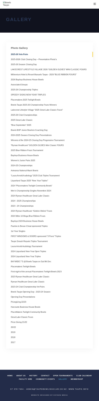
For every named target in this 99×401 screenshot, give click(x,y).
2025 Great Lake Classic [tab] (21, 120)
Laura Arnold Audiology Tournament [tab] (26, 246)
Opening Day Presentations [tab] (23, 297)
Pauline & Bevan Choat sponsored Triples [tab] (29, 226)
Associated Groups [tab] (19, 85)
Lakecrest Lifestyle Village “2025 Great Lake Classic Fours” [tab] (37, 110)
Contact (45, 376)
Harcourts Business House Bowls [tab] (25, 307)
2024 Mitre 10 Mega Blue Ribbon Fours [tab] (28, 216)
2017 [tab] (13, 342)
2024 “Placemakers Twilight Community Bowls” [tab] (31, 186)
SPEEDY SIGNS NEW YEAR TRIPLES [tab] (28, 95)
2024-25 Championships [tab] (21, 165)
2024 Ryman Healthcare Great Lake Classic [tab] (30, 196)
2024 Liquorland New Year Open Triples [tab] (28, 251)
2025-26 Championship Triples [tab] (24, 90)
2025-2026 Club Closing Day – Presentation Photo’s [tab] (34, 59)
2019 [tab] (13, 332)
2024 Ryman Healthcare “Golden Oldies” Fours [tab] (31, 211)
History (33, 376)
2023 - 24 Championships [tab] (22, 206)
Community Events (45, 379)
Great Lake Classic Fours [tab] (22, 317)
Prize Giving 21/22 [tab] (19, 322)
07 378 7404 (17, 389)
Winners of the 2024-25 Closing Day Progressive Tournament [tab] (37, 140)
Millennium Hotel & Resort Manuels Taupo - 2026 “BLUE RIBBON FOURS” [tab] (43, 75)
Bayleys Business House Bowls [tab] (25, 155)
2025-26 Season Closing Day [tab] (24, 64)
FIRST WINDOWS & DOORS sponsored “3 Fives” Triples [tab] (36, 236)
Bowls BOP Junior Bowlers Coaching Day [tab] (29, 130)
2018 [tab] (13, 337)
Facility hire (25, 379)
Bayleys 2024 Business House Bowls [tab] (27, 221)
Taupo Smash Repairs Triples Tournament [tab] (29, 241)
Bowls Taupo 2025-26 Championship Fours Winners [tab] (34, 105)
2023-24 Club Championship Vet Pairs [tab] (28, 287)
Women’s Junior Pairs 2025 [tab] (23, 160)
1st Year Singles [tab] (18, 231)
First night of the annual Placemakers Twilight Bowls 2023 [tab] (36, 272)
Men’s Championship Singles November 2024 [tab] (31, 191)
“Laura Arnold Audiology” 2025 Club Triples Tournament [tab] (35, 176)
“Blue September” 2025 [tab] (21, 125)
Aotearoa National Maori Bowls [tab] (24, 171)
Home (10, 376)
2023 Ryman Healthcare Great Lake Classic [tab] (30, 277)
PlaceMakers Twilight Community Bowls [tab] (28, 312)
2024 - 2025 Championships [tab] (23, 201)
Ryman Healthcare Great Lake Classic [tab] (27, 282)
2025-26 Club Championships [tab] (24, 115)
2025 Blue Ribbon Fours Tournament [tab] (27, 150)
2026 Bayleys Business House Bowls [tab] (27, 80)
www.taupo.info (79, 389)
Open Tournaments (63, 376)
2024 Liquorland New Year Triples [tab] (26, 256)
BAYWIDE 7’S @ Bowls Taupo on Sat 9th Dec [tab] (31, 261)
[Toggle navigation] (80, 4)
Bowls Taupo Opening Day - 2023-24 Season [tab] (30, 292)
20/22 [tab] (13, 327)
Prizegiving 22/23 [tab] (18, 302)
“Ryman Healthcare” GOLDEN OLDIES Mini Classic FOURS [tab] (37, 145)
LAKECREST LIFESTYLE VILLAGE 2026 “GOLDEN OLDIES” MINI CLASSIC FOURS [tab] (49, 69)
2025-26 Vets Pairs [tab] (19, 54)
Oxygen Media (60, 395)
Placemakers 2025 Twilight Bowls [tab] (25, 100)
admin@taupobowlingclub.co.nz (46, 389)
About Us (21, 376)
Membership (77, 379)
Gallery (63, 379)
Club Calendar (84, 376)
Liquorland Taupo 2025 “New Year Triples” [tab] (29, 181)
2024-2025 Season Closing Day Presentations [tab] (31, 135)
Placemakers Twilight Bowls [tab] (23, 267)
